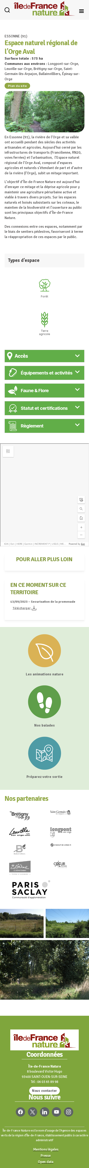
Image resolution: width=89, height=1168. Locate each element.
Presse (45, 1155)
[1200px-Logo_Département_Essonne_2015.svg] (24, 869)
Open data (45, 1162)
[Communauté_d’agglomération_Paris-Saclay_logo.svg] (44, 891)
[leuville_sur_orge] (24, 833)
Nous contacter (44, 1090)
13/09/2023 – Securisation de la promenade (42, 602)
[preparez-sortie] (44, 753)
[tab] (44, 356)
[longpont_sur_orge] (65, 834)
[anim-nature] (44, 651)
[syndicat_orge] (65, 846)
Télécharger (22, 608)
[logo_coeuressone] (65, 867)
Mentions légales (45, 1149)
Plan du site (17, 86)
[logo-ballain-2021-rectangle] (24, 851)
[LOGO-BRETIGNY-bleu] (24, 817)
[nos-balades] (44, 702)
